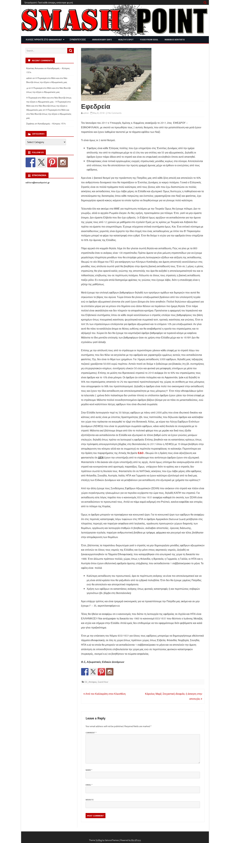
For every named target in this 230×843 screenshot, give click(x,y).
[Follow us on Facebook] (85, 671)
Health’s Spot (126, 39)
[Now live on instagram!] (109, 671)
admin (86, 113)
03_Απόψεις (91, 681)
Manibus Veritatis (175, 39)
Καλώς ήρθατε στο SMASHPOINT (44, 39)
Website (90, 799)
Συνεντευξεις (78, 39)
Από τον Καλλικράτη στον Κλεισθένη (105, 694)
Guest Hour (103, 681)
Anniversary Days (102, 39)
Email (89, 784)
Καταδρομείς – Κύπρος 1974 (52, 123)
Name (89, 769)
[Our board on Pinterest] (101, 671)
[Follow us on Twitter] (93, 671)
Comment (91, 732)
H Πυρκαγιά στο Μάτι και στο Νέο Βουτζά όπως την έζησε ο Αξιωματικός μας (48, 114)
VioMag (99, 840)
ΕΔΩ (140, 453)
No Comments (115, 113)
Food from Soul (149, 39)
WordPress (136, 840)
